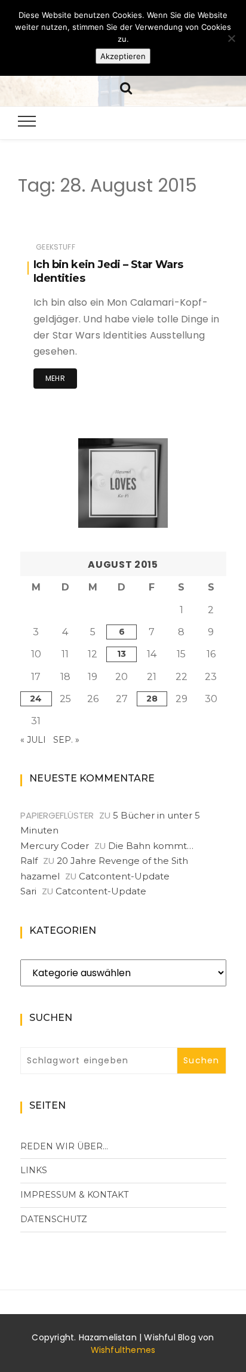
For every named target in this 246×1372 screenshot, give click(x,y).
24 (36, 698)
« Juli (33, 739)
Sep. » (66, 739)
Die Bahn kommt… (150, 845)
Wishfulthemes (123, 1350)
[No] (231, 38)
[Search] (126, 87)
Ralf (29, 860)
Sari (28, 891)
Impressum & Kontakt (74, 1194)
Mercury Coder (54, 845)
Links (33, 1170)
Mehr (55, 378)
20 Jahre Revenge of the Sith (122, 860)
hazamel (40, 876)
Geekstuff (55, 247)
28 (152, 698)
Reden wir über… (64, 1146)
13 (121, 653)
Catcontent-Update (124, 876)
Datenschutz (53, 1219)
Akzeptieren (123, 56)
